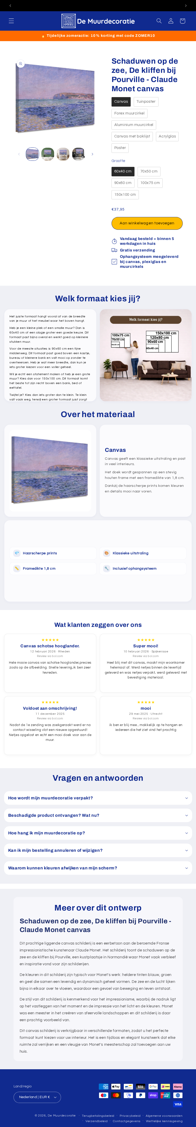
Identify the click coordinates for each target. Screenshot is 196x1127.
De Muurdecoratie (62, 1115)
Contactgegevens (127, 1121)
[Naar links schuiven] (19, 154)
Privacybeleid (130, 1115)
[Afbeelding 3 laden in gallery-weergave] (63, 154)
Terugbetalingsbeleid (98, 1115)
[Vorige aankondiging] (10, 5)
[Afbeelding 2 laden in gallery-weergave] (47, 154)
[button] (11, 21)
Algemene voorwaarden (164, 1115)
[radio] (121, 102)
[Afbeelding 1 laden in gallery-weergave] (32, 154)
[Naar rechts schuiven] (92, 154)
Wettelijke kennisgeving (164, 1121)
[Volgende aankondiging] (185, 5)
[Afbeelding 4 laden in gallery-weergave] (78, 154)
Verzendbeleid (96, 1121)
